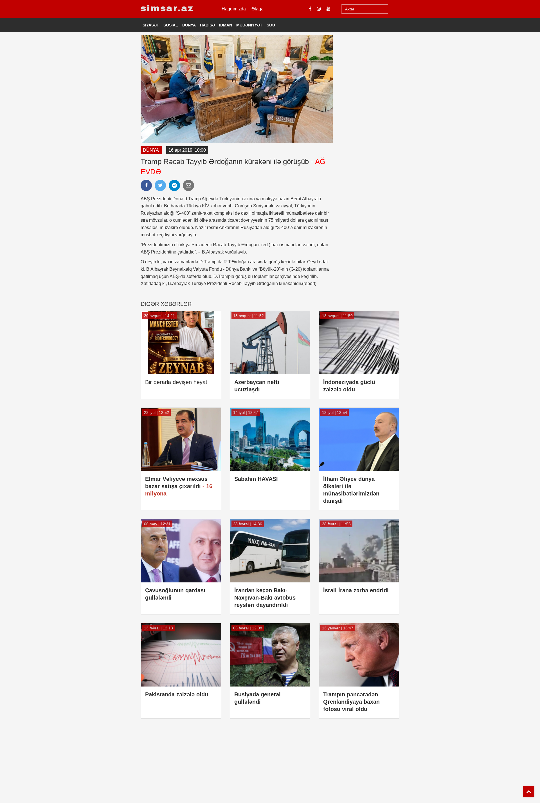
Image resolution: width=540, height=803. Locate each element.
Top (528, 791)
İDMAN (225, 25)
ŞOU (271, 25)
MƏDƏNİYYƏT (249, 25)
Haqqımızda (234, 8)
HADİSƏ (207, 25)
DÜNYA (189, 25)
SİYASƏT (151, 25)
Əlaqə (257, 8)
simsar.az (167, 8)
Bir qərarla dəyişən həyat (176, 382)
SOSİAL (170, 25)
